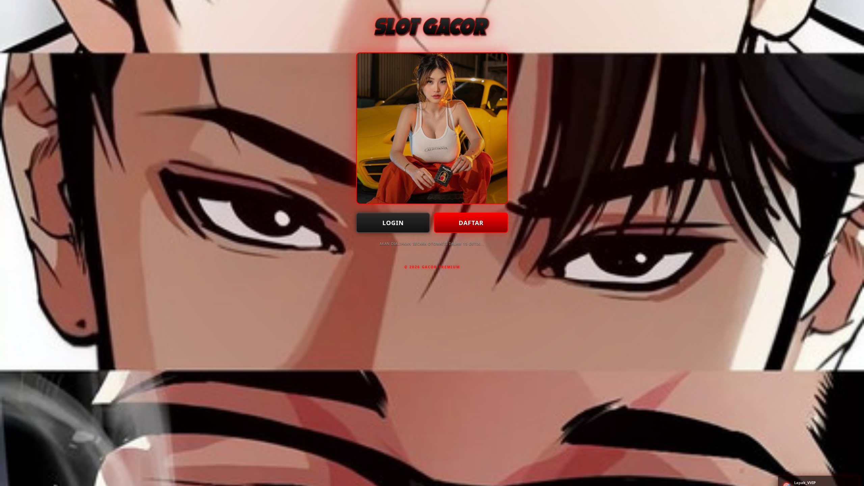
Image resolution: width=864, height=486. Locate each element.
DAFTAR (471, 223)
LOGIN (393, 223)
